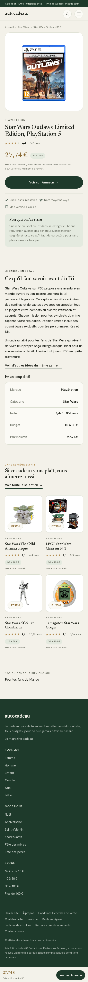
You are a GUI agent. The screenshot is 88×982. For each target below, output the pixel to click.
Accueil (9, 27)
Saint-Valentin (14, 830)
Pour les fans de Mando (22, 679)
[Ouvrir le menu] (78, 14)
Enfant (9, 773)
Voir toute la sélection (24, 485)
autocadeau (16, 14)
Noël (8, 815)
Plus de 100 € (14, 894)
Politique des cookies (18, 925)
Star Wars (23, 27)
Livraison (32, 919)
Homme (10, 765)
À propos (28, 913)
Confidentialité (14, 919)
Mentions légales (52, 919)
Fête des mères (15, 845)
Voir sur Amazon (41, 182)
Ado (8, 788)
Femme (10, 758)
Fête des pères (15, 852)
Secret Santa (13, 837)
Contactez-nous (15, 931)
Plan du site (12, 913)
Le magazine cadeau (19, 739)
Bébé (8, 795)
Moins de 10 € (14, 871)
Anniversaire (13, 822)
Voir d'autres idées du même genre (33, 365)
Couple (10, 780)
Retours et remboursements (53, 925)
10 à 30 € (11, 879)
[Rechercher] (67, 14)
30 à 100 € (12, 886)
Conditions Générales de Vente (57, 913)
